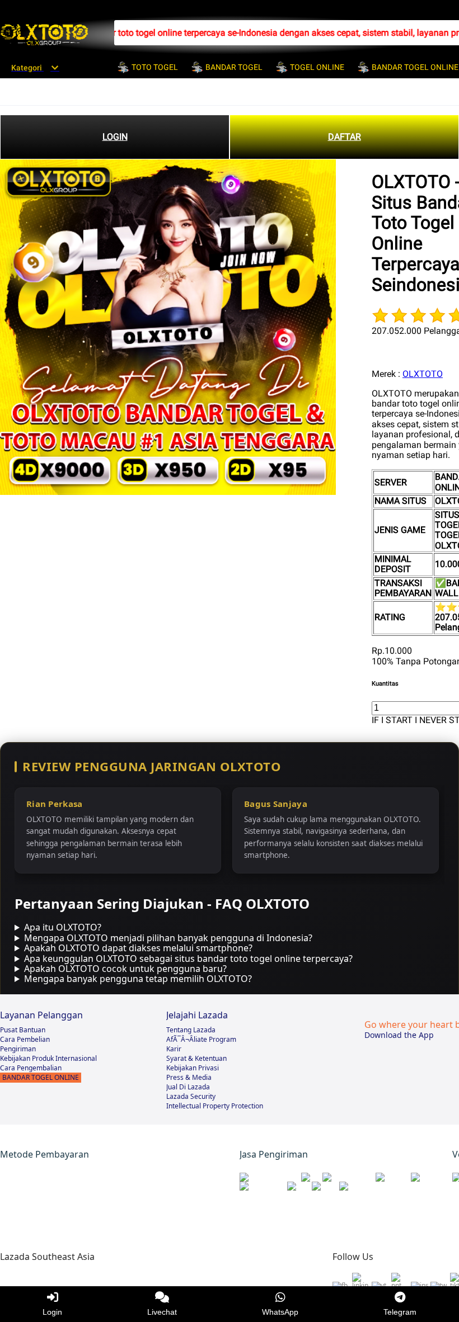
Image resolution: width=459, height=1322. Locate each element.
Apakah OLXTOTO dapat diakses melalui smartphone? (138, 948)
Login (52, 1311)
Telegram (399, 1311)
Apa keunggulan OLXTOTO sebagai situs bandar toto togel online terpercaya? (188, 958)
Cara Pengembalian (31, 1068)
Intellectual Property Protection (214, 1106)
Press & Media (189, 1077)
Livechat (162, 1311)
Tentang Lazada (191, 1030)
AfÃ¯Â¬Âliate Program (201, 1039)
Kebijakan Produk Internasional (48, 1058)
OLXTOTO (422, 374)
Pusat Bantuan (22, 1030)
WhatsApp (280, 1311)
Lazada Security (191, 1096)
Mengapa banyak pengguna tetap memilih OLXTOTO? (138, 979)
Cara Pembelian (25, 1039)
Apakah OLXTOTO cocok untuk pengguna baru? (125, 969)
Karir (173, 1049)
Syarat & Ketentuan (196, 1058)
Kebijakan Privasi (192, 1068)
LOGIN (115, 136)
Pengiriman (18, 1049)
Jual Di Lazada (188, 1087)
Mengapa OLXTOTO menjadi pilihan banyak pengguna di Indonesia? (168, 938)
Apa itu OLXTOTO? (62, 927)
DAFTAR (344, 136)
